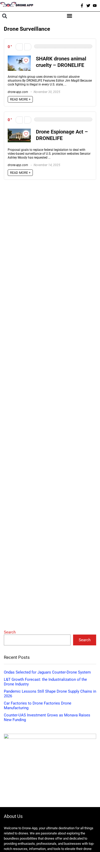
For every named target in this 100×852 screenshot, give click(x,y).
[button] (4, 16)
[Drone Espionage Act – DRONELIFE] (19, 131)
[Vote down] (19, 46)
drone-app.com (18, 92)
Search (10, 632)
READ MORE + (20, 99)
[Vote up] (27, 46)
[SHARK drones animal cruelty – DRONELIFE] (19, 58)
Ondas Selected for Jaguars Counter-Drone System (47, 672)
